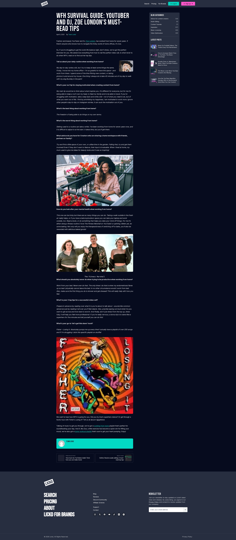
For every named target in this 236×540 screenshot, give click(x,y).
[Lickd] (44, 3)
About (49, 508)
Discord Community (100, 500)
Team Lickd (72, 34)
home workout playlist (83, 431)
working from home (101, 426)
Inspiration (154, 27)
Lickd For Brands (59, 514)
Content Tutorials (156, 24)
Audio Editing (155, 21)
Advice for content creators (159, 19)
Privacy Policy (154, 502)
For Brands (162, 4)
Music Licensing (156, 30)
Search (146, 4)
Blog (94, 494)
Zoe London (90, 41)
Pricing (153, 4)
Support (96, 507)
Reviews (96, 497)
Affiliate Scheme (98, 503)
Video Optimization (157, 33)
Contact (96, 510)
